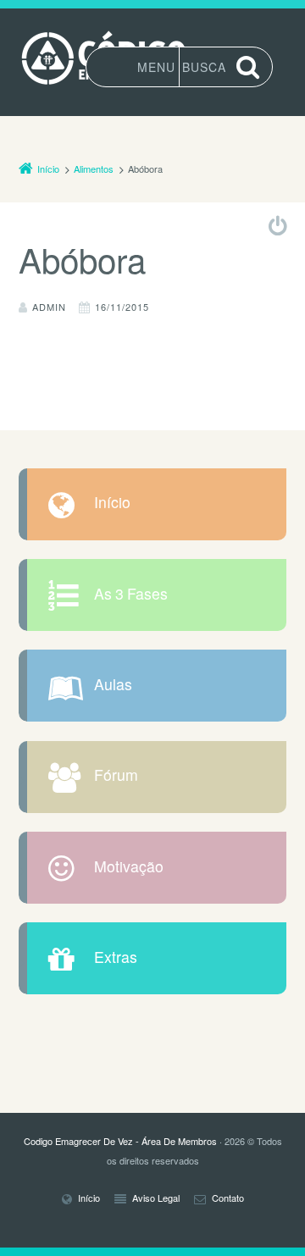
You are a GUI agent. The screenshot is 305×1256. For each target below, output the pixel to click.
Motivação (129, 867)
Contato (228, 1198)
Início (112, 503)
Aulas (113, 685)
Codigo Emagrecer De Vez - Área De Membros (120, 1141)
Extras (115, 958)
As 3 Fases (131, 594)
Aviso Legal (156, 1198)
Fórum (116, 775)
